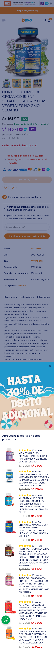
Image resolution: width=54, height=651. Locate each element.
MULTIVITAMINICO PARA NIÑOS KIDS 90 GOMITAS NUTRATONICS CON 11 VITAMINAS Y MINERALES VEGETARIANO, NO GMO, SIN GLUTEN (33, 505)
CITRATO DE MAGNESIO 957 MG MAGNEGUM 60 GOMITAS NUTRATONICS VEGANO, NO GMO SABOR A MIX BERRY (33, 530)
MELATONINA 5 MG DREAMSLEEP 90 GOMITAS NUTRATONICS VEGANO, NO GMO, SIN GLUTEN (33, 457)
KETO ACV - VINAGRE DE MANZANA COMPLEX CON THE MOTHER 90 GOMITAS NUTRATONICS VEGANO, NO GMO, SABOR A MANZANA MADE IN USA (33, 611)
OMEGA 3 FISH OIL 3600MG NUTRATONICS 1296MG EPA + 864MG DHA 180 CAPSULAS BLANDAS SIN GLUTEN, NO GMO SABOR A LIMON (34, 480)
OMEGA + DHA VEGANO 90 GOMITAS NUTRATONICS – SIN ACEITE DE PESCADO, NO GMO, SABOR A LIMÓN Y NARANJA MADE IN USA (33, 637)
